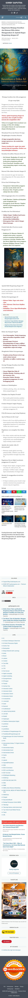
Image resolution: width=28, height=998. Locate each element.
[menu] (3, 17)
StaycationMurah (7, 799)
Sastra (5, 755)
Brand (4, 656)
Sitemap (16, 986)
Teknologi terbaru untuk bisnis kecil (12, 807)
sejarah (5, 760)
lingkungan (6, 719)
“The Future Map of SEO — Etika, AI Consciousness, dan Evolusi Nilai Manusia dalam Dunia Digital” (14, 845)
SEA (4, 757)
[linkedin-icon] (14, 13)
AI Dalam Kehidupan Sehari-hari (11, 640)
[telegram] (23, 491)
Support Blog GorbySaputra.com (11, 581)
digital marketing (7, 676)
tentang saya (10, 988)
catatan (5, 658)
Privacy (21, 986)
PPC (4, 740)
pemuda (5, 726)
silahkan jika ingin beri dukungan (12, 950)
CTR (4, 668)
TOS (4, 986)
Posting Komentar (6, 39)
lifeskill (5, 716)
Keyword (5, 706)
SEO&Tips (5, 778)
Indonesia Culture (7, 688)
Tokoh (4, 812)
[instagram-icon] (12, 13)
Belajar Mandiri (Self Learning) (11, 651)
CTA (4, 666)
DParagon (5, 681)
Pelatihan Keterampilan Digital (11, 721)
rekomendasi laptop (8, 747)
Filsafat (5, 683)
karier (4, 703)
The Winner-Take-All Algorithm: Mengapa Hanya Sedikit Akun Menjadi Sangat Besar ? (14, 620)
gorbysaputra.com (14, 89)
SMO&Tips (6, 794)
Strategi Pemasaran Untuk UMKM (12, 802)
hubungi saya (10, 986)
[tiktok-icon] (17, 13)
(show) (10, 43)
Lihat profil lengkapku (14, 873)
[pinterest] (13, 491)
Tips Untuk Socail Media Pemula (11, 810)
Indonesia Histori (7, 691)
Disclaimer (17, 988)
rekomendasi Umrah (8, 752)
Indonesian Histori (8, 696)
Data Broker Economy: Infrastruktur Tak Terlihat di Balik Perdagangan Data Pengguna (14, 626)
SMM (4, 785)
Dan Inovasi (6, 671)
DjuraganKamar (7, 678)
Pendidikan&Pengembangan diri (11, 734)
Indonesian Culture (8, 693)
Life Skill (5, 713)
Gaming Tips (6, 686)
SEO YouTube (6, 772)
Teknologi (5, 804)
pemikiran (5, 724)
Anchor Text (6, 645)
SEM (4, 765)
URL (4, 815)
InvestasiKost (6, 698)
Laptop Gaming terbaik (9, 711)
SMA (4, 783)
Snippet (5, 797)
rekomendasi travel (8, 750)
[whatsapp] (19, 491)
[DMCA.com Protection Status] (6, 601)
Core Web (5, 663)
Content (5, 661)
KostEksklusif (6, 708)
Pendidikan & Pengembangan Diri (12, 731)
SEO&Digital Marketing (9, 775)
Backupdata (6, 648)
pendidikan (6, 729)
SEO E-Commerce (7, 767)
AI (3, 638)
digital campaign (7, 673)
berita (4, 653)
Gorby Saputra (14, 3)
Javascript (6, 701)
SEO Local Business (8, 770)
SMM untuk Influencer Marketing (11, 788)
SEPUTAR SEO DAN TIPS (9, 780)
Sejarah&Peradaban (8, 762)
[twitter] (9, 491)
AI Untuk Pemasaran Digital (10, 643)
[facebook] (4, 491)
